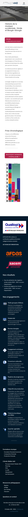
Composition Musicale (10, 454)
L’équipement (8, 472)
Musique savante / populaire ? (14, 156)
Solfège (6, 487)
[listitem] (13, 168)
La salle (7, 470)
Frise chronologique (13, 40)
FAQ (6, 468)
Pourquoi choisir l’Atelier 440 (13, 464)
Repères (6, 485)
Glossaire (6, 491)
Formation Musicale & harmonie (12, 452)
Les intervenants (9, 474)
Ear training (7, 489)
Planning (7, 466)
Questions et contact (10, 497)
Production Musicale (9, 456)
